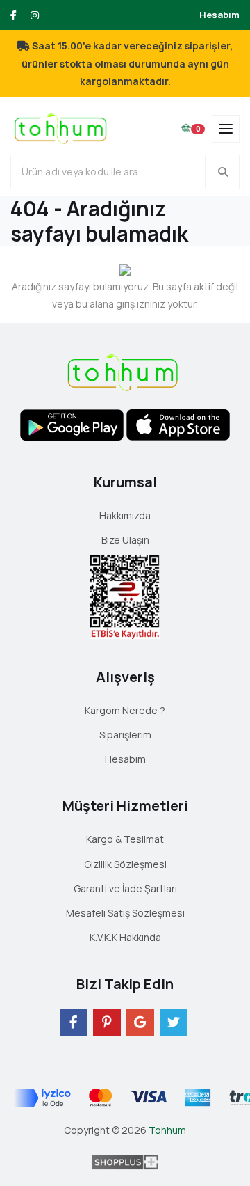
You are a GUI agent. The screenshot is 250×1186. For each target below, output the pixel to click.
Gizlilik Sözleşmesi (125, 864)
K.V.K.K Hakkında (125, 937)
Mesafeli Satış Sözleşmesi (125, 912)
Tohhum (167, 1130)
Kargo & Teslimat (125, 839)
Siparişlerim (125, 734)
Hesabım (219, 14)
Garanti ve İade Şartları (125, 888)
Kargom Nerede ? (125, 710)
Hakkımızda (125, 515)
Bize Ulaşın (125, 539)
